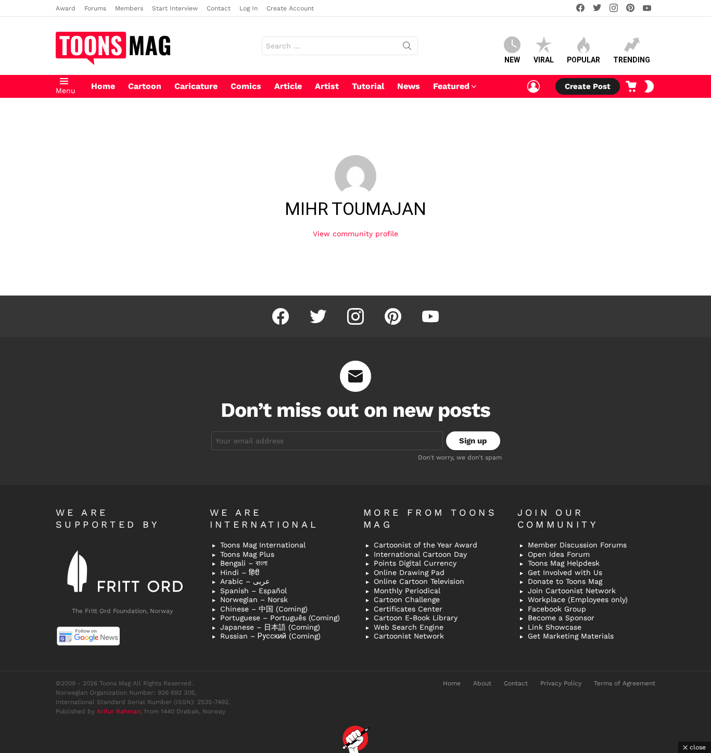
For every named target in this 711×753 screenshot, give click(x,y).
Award (65, 8)
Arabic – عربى (245, 581)
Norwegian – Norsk (254, 599)
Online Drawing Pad (409, 572)
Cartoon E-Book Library (416, 618)
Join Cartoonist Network (572, 590)
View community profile (355, 233)
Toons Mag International (263, 545)
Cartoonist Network (409, 636)
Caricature (196, 86)
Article (288, 86)
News (408, 86)
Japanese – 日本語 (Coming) (270, 627)
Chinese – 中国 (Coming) (264, 609)
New (512, 60)
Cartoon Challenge (407, 599)
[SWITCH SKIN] (649, 86)
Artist (327, 86)
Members (129, 8)
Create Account (290, 8)
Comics (246, 86)
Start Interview (175, 8)
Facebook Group (557, 609)
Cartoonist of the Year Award (425, 545)
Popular (583, 60)
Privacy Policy (560, 683)
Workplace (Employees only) (578, 599)
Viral (544, 60)
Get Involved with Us (565, 572)
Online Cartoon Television (419, 581)
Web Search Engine (408, 627)
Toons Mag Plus (247, 554)
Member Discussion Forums (577, 545)
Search (407, 47)
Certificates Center (408, 609)
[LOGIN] (533, 86)
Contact (219, 8)
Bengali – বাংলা (244, 563)
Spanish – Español (253, 590)
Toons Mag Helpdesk (564, 563)
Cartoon (144, 86)
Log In (248, 8)
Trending (631, 60)
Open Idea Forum (559, 554)
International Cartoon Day (420, 554)
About (482, 683)
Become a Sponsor (561, 618)
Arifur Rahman (119, 711)
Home (103, 86)
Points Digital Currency (415, 563)
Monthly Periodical (407, 590)
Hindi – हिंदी (239, 572)
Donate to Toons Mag (565, 581)
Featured (451, 86)
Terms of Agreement (624, 683)
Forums (95, 8)
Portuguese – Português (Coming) (280, 618)
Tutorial (368, 86)
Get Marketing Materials (571, 636)
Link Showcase (554, 627)
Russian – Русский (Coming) (270, 636)
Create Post (588, 86)
